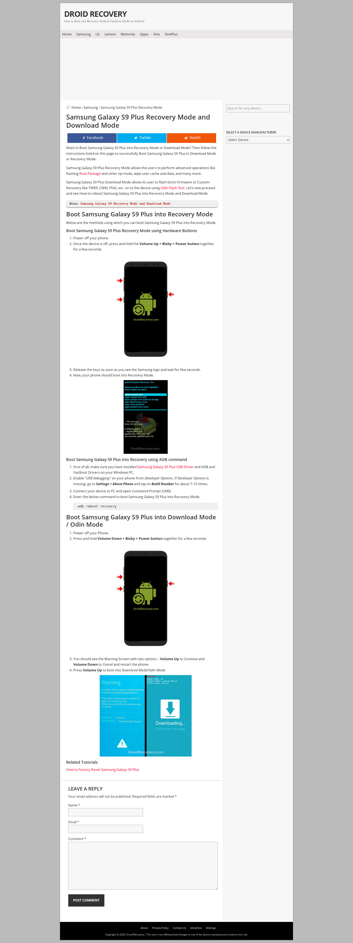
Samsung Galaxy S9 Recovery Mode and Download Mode (125, 204)
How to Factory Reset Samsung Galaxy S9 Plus (102, 769)
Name (74, 805)
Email (73, 822)
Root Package (90, 173)
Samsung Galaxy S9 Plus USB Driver (165, 466)
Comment (77, 839)
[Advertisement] (176, 68)
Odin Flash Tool (172, 187)
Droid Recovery (95, 14)
